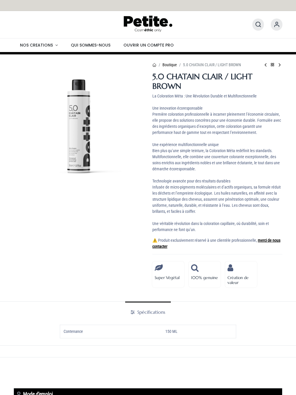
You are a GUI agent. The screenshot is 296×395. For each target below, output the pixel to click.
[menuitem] (39, 45)
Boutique (169, 64)
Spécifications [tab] (150, 312)
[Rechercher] (258, 25)
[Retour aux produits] (272, 65)
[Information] (276, 25)
